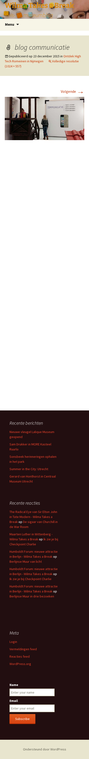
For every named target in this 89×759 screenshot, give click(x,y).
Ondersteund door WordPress (44, 749)
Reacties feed (19, 656)
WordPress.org (20, 664)
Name (13, 685)
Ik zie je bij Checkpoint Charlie (30, 579)
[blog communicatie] (44, 118)
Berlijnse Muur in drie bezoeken (31, 596)
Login (13, 642)
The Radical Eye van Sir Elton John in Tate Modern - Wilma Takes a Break (33, 517)
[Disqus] (44, 214)
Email (13, 701)
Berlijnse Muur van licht (25, 561)
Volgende (72, 91)
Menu (9, 24)
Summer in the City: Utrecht (28, 469)
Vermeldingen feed (23, 649)
